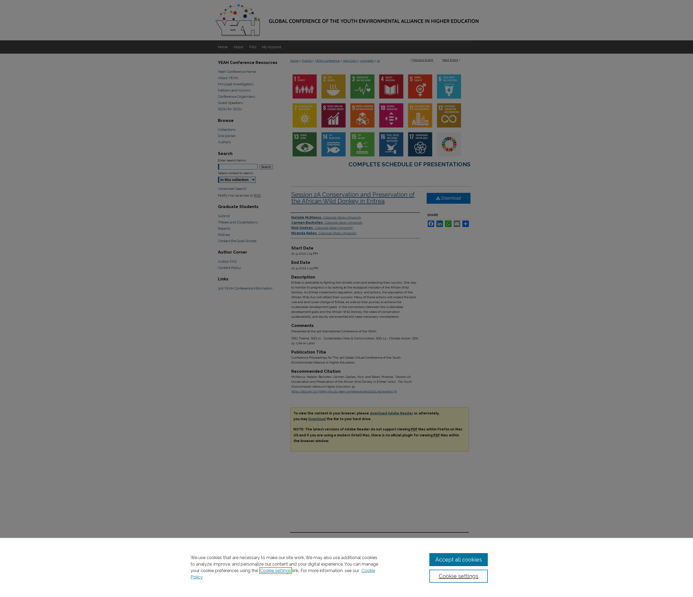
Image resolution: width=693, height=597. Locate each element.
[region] (346, 567)
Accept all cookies (458, 559)
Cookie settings (275, 570)
